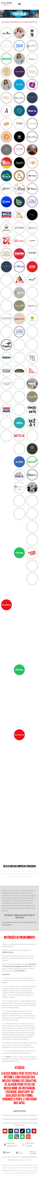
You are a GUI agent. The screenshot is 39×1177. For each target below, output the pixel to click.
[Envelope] (28, 1136)
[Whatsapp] (10, 1136)
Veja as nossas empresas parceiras (19, 866)
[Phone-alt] (16, 1136)
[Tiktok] (22, 1131)
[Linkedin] (28, 1131)
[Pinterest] (34, 1131)
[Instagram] (10, 1131)
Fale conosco (19, 1125)
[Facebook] (16, 1131)
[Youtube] (5, 1131)
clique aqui (15, 1007)
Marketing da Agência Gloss (30, 1157)
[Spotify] (22, 1136)
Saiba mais (33, 1119)
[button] (19, 4)
